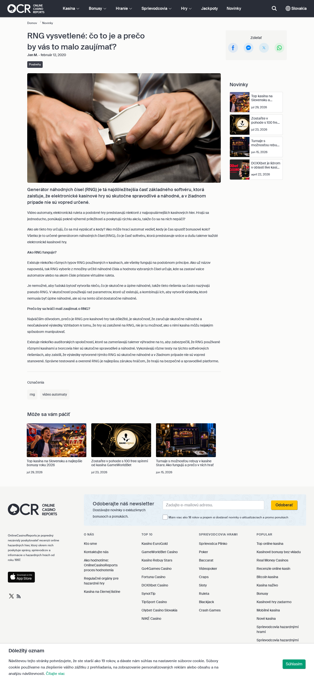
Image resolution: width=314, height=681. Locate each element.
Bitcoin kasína (267, 577)
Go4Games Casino (156, 568)
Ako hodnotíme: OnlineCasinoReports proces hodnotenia (101, 565)
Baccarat (206, 560)
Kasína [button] (69, 8)
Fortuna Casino (153, 577)
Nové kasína (266, 618)
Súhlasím (294, 664)
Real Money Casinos (272, 560)
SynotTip (149, 593)
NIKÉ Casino (151, 618)
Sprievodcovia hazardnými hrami (278, 629)
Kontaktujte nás (96, 552)
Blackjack (206, 602)
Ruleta (204, 593)
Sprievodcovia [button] (155, 8)
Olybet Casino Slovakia (159, 610)
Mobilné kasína (268, 610)
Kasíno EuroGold (155, 543)
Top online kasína (270, 543)
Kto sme (90, 543)
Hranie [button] (122, 8)
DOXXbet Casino (155, 585)
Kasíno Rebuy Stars (157, 560)
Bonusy (262, 593)
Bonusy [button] (96, 8)
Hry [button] (184, 8)
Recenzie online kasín (273, 568)
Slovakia (298, 8)
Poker (203, 552)
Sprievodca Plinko (213, 543)
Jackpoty (209, 8)
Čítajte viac (55, 673)
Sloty (203, 585)
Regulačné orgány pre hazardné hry (101, 580)
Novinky (234, 8)
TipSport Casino (154, 602)
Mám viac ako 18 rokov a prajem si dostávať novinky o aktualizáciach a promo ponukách (228, 517)
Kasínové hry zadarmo (274, 602)
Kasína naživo (267, 585)
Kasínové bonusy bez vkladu (279, 552)
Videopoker (208, 568)
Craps (204, 577)
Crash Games (210, 610)
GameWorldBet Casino (160, 552)
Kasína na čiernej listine (102, 591)
